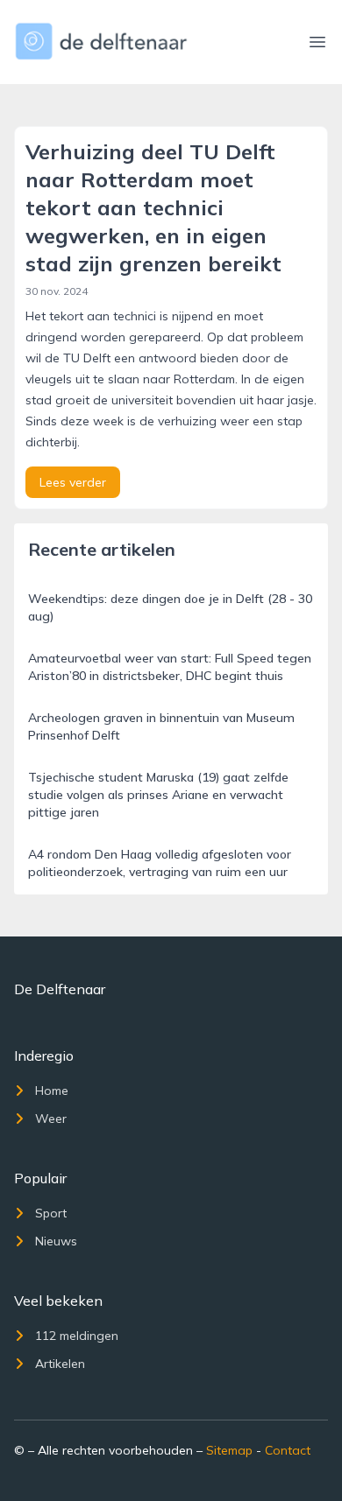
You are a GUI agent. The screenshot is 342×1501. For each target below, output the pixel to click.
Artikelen (60, 1363)
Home (51, 1090)
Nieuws (56, 1241)
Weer (51, 1118)
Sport (51, 1213)
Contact (287, 1450)
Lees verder (72, 482)
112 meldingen (76, 1335)
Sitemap (229, 1450)
